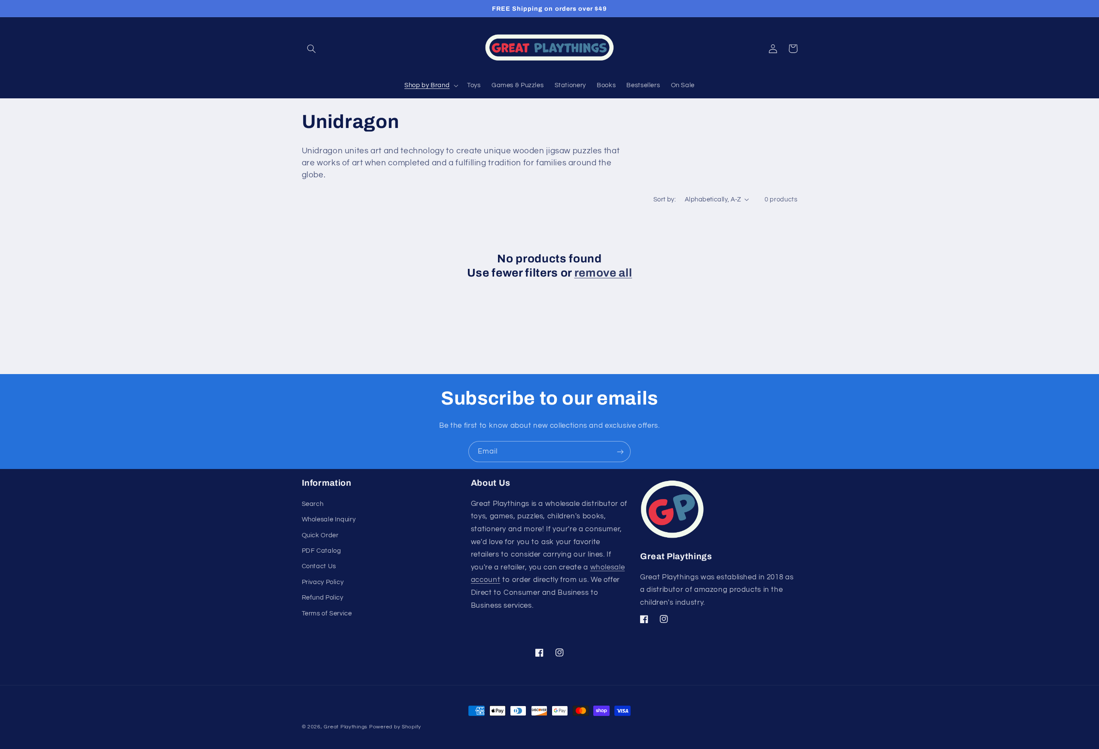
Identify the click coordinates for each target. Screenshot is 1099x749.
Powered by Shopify (395, 727)
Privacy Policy (323, 582)
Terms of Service (327, 613)
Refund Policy (322, 597)
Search (313, 504)
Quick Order (320, 535)
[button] (312, 48)
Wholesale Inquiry (329, 519)
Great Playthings (345, 727)
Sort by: (664, 199)
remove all (603, 273)
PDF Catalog (321, 551)
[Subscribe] (620, 451)
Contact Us (319, 566)
